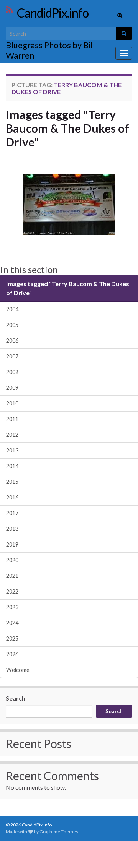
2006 (12, 340)
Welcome (18, 670)
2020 (12, 560)
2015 (12, 481)
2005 (12, 325)
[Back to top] (120, 823)
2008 (12, 372)
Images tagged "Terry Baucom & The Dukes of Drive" (67, 128)
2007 (12, 356)
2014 (12, 466)
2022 (12, 591)
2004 (12, 309)
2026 (12, 654)
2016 (12, 497)
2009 (12, 387)
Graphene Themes (58, 831)
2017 (12, 513)
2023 (12, 607)
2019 (12, 544)
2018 (12, 528)
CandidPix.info (53, 12)
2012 (12, 434)
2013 (12, 450)
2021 (12, 576)
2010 (12, 403)
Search (15, 698)
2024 (12, 623)
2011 (12, 419)
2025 (12, 638)
